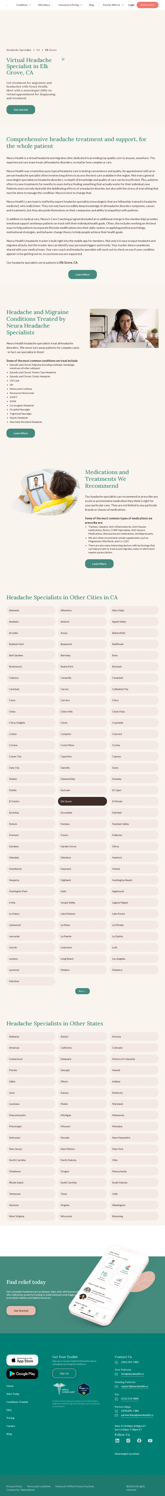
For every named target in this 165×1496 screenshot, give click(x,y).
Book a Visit (148, 5)
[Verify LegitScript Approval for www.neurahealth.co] (84, 1389)
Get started (21, 109)
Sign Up (64, 1373)
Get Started (21, 1310)
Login (131, 5)
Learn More (83, 274)
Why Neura (44, 5)
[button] (23, 5)
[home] (7, 5)
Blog (91, 5)
